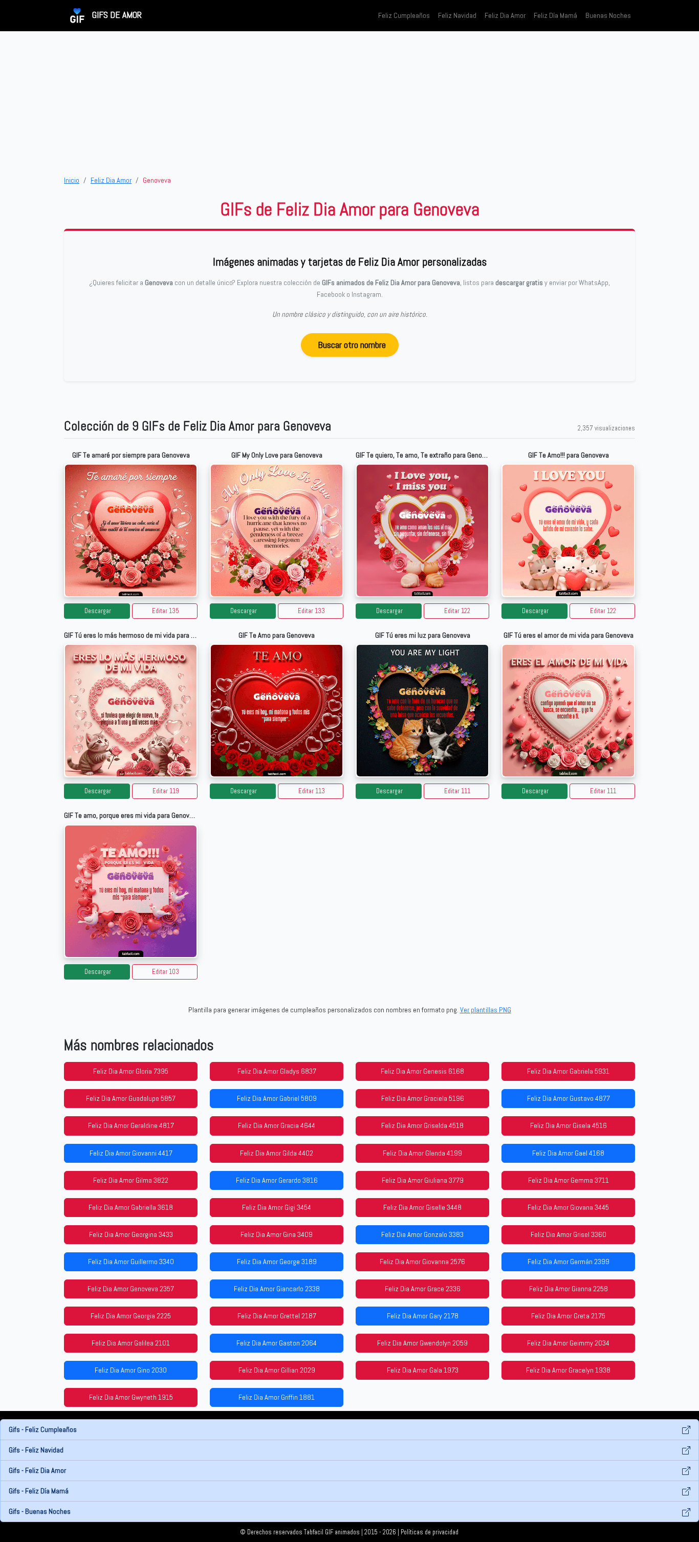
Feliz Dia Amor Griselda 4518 (422, 1125)
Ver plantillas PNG (485, 1009)
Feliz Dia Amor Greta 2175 (568, 1315)
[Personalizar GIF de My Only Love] (276, 530)
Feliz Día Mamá (555, 15)
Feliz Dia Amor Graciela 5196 (422, 1098)
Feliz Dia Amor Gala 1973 (422, 1370)
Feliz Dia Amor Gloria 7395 (130, 1071)
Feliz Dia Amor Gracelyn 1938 (568, 1370)
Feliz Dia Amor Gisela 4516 (568, 1125)
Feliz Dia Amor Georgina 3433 (131, 1234)
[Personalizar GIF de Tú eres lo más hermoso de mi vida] (131, 710)
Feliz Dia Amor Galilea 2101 (131, 1343)
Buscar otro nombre (352, 345)
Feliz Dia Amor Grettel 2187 (276, 1315)
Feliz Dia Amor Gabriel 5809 (277, 1098)
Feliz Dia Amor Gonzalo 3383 (422, 1234)
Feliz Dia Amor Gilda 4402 (276, 1153)
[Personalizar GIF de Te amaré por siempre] (131, 530)
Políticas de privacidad (429, 1532)
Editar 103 (165, 972)
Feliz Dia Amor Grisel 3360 (568, 1234)
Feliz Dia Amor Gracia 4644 (276, 1125)
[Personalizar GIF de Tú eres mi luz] (422, 710)
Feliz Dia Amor (505, 15)
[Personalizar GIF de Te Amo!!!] (568, 530)
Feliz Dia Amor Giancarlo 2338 (277, 1288)
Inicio (71, 180)
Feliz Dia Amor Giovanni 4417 (131, 1153)
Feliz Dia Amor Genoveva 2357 (131, 1288)
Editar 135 (165, 611)
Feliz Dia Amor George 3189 (277, 1261)
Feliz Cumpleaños (404, 15)
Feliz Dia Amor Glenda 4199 (422, 1153)
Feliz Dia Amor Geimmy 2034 (568, 1343)
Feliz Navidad (457, 15)
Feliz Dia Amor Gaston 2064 (276, 1343)
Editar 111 (457, 791)
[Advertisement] (349, 103)
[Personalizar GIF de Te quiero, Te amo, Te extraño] (422, 530)
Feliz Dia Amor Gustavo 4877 (568, 1098)
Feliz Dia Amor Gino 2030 (131, 1370)
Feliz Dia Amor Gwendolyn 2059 (422, 1343)
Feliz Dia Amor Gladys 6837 (276, 1071)
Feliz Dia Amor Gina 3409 (277, 1234)
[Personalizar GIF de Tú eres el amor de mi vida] (568, 710)
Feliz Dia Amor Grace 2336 (423, 1288)
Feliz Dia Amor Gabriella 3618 (131, 1207)
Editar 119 (165, 791)
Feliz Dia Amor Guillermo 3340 (131, 1261)
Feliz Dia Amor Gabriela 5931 (568, 1071)
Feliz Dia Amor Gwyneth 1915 (131, 1397)
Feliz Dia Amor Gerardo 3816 (277, 1180)
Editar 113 (311, 791)
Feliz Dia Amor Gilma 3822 (130, 1180)
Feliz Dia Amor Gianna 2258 (568, 1288)
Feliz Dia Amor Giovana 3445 (568, 1207)
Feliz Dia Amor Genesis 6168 (422, 1071)
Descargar (97, 611)
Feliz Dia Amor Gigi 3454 (276, 1207)
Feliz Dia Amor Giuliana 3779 (423, 1180)
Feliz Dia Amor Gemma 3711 (568, 1180)
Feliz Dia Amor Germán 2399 (568, 1261)
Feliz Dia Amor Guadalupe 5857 (131, 1098)
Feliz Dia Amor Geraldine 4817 (131, 1125)
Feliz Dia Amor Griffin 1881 (276, 1397)
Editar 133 (311, 611)
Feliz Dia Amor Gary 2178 (422, 1315)
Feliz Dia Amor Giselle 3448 (422, 1207)
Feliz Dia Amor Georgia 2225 (131, 1315)
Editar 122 (457, 611)
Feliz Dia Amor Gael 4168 (568, 1153)
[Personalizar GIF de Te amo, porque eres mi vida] (131, 891)
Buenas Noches (608, 15)
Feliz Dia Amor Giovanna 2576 (422, 1261)
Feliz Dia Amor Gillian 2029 (276, 1370)
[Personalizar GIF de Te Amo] (276, 710)
